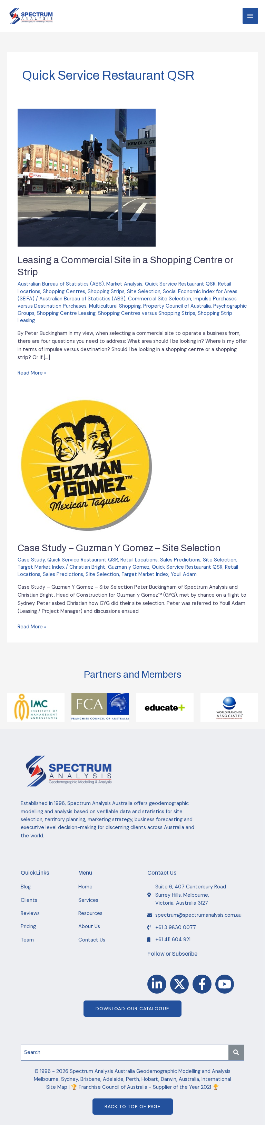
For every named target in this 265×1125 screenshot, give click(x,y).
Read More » (32, 372)
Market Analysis (124, 284)
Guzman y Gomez (128, 567)
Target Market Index (41, 567)
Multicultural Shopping (115, 306)
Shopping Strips (106, 291)
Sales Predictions (180, 560)
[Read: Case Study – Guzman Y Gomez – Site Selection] (87, 465)
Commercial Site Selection (159, 299)
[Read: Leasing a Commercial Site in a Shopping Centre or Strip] (87, 177)
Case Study (31, 560)
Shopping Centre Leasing (66, 313)
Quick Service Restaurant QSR (180, 284)
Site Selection (143, 291)
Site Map (56, 1087)
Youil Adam (184, 574)
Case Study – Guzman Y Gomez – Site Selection (119, 548)
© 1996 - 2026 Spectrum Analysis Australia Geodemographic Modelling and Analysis (132, 1071)
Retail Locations (139, 560)
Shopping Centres (64, 291)
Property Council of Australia (177, 306)
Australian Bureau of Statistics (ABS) (61, 284)
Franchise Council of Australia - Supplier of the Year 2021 (145, 1087)
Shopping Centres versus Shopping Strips (146, 313)
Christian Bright (87, 567)
